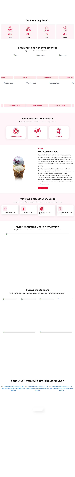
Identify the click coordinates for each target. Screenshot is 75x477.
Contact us (37, 409)
